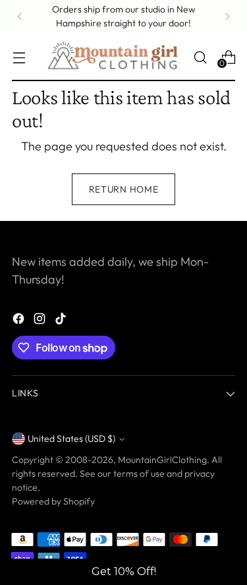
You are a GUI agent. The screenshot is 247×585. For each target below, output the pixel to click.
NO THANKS (124, 436)
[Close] (224, 291)
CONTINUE (124, 401)
